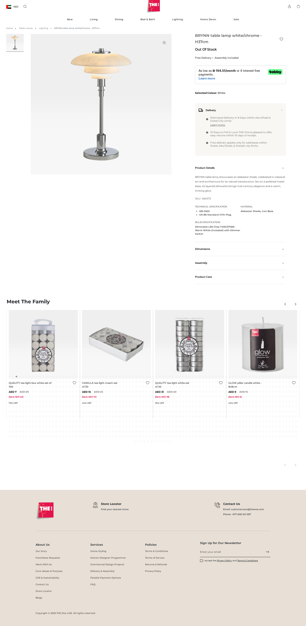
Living (94, 19)
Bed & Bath (148, 19)
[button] (285, 304)
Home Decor (208, 19)
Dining (119, 19)
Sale (236, 19)
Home (9, 28)
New (70, 19)
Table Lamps (26, 28)
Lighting (177, 19)
